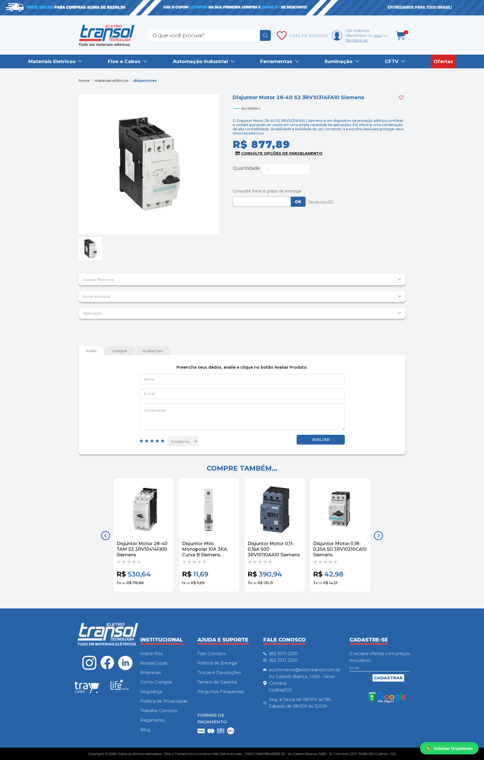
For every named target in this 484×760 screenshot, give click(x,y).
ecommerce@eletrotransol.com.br (305, 669)
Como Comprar (156, 682)
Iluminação (339, 61)
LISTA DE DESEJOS (308, 35)
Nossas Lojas (153, 663)
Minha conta (337, 36)
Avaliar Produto (321, 440)
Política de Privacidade (164, 701)
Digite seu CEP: (319, 191)
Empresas (150, 672)
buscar (265, 35)
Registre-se (356, 40)
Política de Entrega (217, 663)
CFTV (392, 61)
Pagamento (152, 720)
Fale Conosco (211, 653)
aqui (377, 35)
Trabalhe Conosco (159, 710)
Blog (145, 729)
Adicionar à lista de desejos (401, 97)
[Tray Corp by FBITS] (87, 688)
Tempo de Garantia (217, 682)
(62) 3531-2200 (283, 653)
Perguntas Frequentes (220, 691)
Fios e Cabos (124, 61)
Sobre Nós (151, 653)
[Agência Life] (119, 687)
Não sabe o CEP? (320, 202)
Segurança (151, 691)
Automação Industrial (200, 61)
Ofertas (443, 61)
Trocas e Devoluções (219, 672)
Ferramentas (276, 61)
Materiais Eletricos (52, 61)
